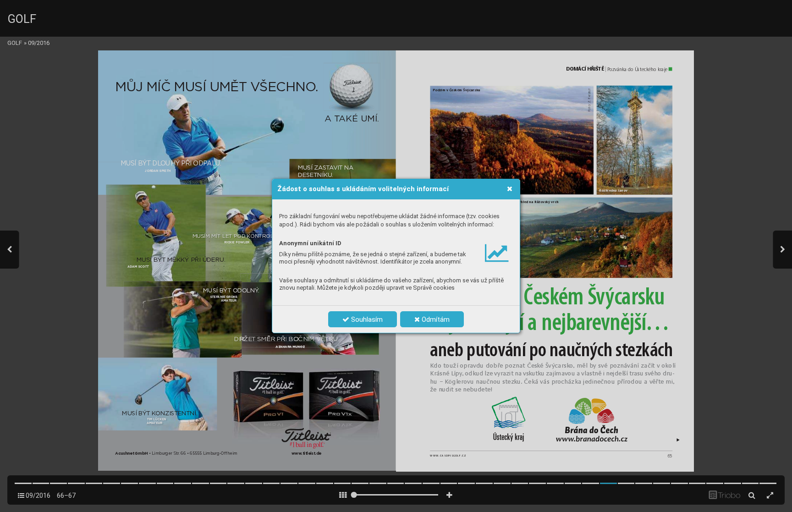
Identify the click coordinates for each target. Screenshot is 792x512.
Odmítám (435, 319)
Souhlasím (366, 319)
